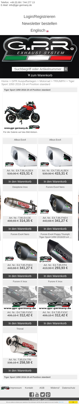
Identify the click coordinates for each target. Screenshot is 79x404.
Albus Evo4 (20, 139)
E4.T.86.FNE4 (60, 217)
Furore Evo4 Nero (55, 187)
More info (61, 402)
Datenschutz (68, 388)
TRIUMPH (59, 81)
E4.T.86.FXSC (25, 312)
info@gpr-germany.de (20, 5)
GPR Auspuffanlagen (24, 81)
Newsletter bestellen (39, 23)
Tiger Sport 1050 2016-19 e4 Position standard (37, 83)
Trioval (20, 328)
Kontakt (29, 388)
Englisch (38, 30)
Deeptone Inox (20, 187)
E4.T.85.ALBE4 (59, 170)
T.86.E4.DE (24, 217)
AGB (42, 388)
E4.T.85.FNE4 (24, 265)
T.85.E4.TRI (24, 359)
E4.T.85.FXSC (60, 312)
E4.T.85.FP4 (60, 265)
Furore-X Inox (20, 281)
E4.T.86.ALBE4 (24, 170)
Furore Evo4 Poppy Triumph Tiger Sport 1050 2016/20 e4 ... (55, 235)
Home (4, 81)
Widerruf (55, 388)
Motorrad (45, 81)
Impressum (16, 388)
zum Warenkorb (41, 74)
